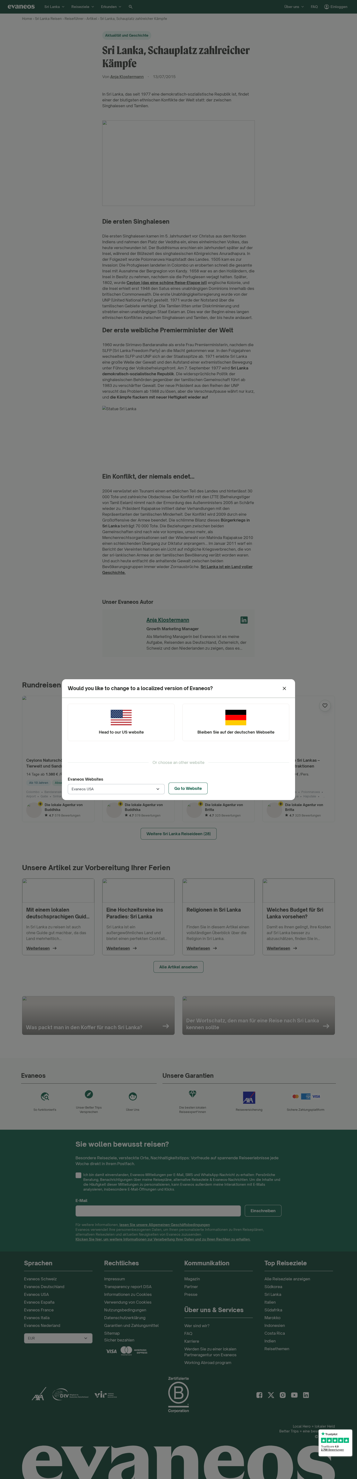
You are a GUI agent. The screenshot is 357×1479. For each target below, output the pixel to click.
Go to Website (188, 788)
